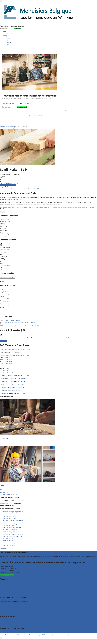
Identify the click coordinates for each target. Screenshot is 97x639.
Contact (2, 624)
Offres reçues (3, 604)
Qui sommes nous (10, 33)
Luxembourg (9, 42)
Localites (5, 35)
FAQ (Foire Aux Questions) (42, 189)
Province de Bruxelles (47, 197)
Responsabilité (41, 635)
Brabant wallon (3, 592)
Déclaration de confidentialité (23, 635)
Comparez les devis (21, 107)
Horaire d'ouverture (29, 189)
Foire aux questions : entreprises (8, 623)
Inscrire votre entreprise (56, 635)
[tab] (48, 350)
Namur (7, 44)
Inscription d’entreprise (5, 606)
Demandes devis (7, 46)
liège (7, 41)
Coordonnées (20, 189)
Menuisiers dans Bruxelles (10, 126)
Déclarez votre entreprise (6, 612)
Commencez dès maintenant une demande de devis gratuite (69, 207)
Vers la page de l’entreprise (35, 115)
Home (4, 32)
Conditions (34, 635)
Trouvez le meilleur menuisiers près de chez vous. (12, 27)
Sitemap (14, 635)
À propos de (3, 189)
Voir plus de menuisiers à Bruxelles (8, 494)
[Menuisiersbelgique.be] (38, 23)
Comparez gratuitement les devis (8, 185)
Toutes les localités (4, 594)
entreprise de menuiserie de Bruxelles (23, 197)
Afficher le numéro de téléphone (8, 277)
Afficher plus (3, 548)
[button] (15, 350)
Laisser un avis (3, 341)
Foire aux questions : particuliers (8, 621)
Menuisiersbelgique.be (5, 635)
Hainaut (8, 39)
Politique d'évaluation (68, 635)
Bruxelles (8, 37)
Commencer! (17, 503)
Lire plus (2, 212)
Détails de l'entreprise (11, 189)
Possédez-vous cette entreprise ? (8, 128)
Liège (1, 586)
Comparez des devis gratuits (7, 575)
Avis (35, 189)
